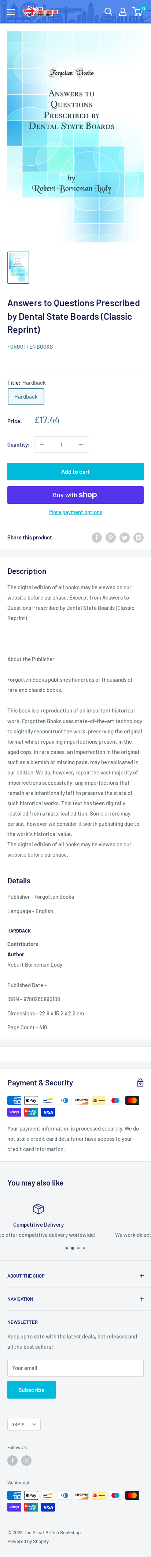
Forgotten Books (30, 347)
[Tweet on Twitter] (124, 537)
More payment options (75, 512)
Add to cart (75, 471)
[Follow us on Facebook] (12, 1460)
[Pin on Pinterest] (111, 537)
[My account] (122, 12)
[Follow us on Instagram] (26, 1460)
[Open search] (108, 12)
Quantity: (18, 444)
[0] (137, 11)
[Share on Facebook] (97, 537)
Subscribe (31, 1389)
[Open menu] (11, 12)
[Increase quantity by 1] (81, 444)
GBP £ (17, 1424)
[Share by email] (138, 537)
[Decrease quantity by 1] (42, 444)
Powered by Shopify (28, 1541)
